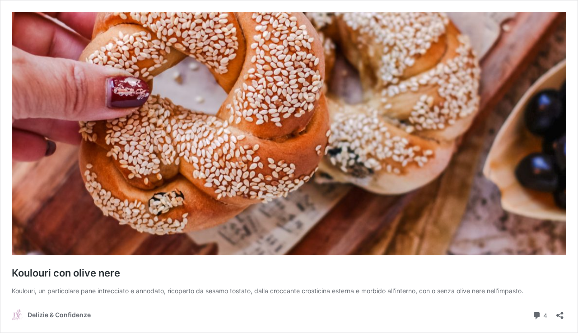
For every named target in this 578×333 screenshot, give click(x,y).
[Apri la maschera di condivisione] (560, 312)
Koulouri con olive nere (66, 273)
